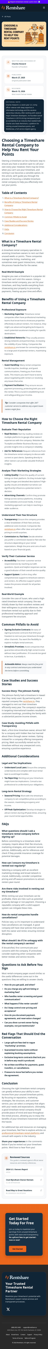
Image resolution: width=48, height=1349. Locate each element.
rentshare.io (10, 347)
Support (29, 1335)
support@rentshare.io (30, 1327)
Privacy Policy (38, 1335)
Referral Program (30, 1338)
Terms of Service (18, 1338)
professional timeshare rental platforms (21, 1133)
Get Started (18, 1249)
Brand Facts (15, 1335)
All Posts (7, 16)
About (8, 1335)
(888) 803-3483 (16, 1327)
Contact (23, 1335)
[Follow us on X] (8, 1309)
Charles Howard (19, 64)
